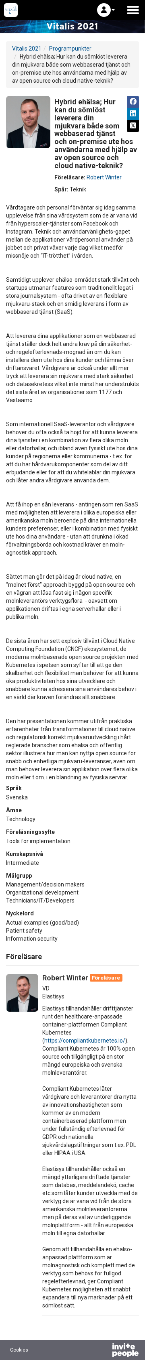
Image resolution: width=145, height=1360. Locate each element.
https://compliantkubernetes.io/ (84, 1040)
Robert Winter (104, 177)
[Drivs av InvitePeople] (104, 1351)
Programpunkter (70, 48)
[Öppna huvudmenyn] (133, 10)
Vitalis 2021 (26, 48)
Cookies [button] (19, 1350)
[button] (106, 10)
